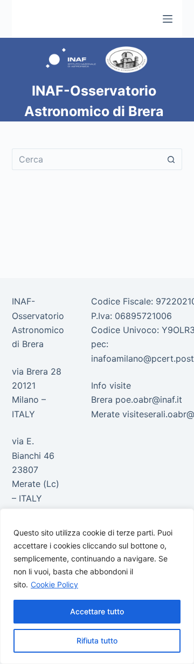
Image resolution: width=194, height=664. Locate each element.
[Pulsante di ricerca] (171, 159)
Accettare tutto (97, 611)
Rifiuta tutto (97, 640)
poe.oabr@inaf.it (148, 399)
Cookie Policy (54, 584)
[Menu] (167, 19)
